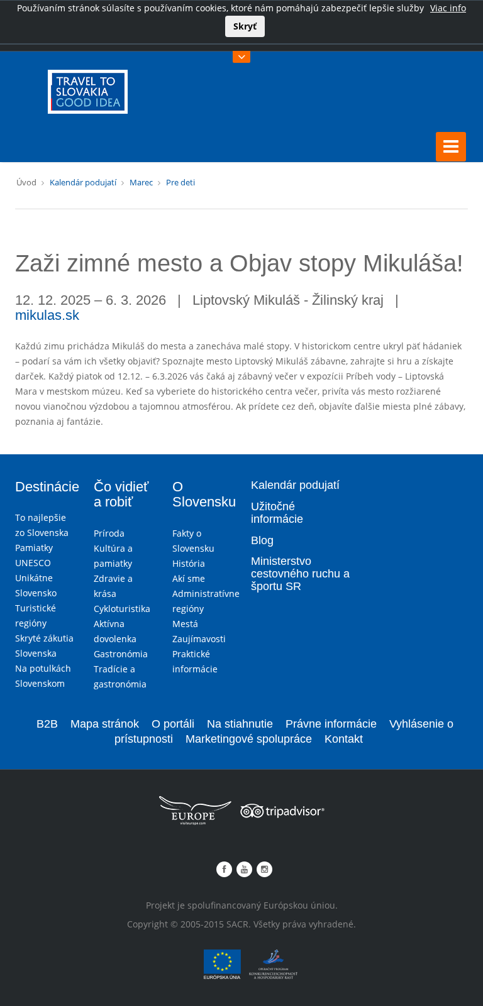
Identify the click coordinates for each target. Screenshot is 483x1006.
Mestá (185, 624)
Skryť (245, 26)
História (188, 563)
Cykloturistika (122, 609)
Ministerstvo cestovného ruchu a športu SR (300, 574)
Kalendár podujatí (83, 182)
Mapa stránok (104, 724)
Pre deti (180, 182)
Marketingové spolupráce (249, 739)
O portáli (173, 724)
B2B (47, 724)
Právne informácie (331, 724)
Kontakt (344, 739)
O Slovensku (204, 494)
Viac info (448, 8)
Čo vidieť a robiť (121, 494)
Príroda (109, 533)
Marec (141, 182)
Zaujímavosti (199, 639)
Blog (262, 540)
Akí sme (188, 578)
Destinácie (47, 487)
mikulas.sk (47, 315)
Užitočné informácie (277, 512)
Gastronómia (121, 654)
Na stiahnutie (240, 724)
